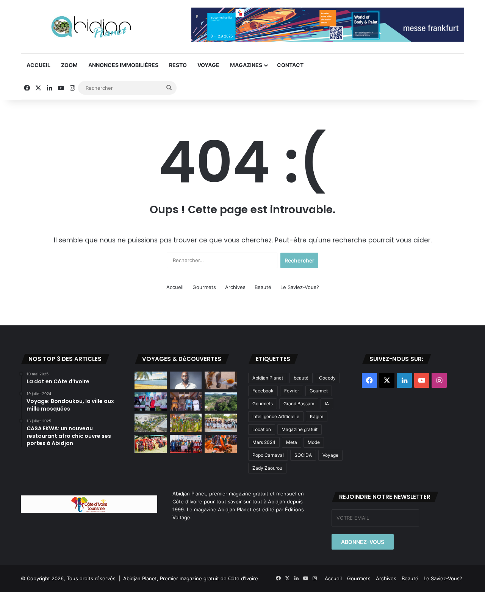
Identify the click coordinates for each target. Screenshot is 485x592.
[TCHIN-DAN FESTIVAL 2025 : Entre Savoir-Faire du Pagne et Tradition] (151, 444)
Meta (291, 442)
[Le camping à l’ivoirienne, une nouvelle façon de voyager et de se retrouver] (151, 423)
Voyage (208, 65)
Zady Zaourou (267, 468)
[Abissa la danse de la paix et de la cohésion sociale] (186, 423)
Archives (235, 287)
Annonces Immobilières (123, 65)
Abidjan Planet (267, 378)
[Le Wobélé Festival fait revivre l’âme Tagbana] (221, 423)
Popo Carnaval (268, 455)
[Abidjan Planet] (91, 26)
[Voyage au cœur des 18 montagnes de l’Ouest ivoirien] (221, 401)
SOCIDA (303, 455)
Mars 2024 (263, 442)
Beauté (263, 287)
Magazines (246, 65)
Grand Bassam (298, 403)
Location (261, 429)
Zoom (69, 65)
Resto (178, 65)
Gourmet (319, 391)
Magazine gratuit (300, 429)
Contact (290, 65)
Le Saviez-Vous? (299, 287)
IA (327, 403)
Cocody (327, 378)
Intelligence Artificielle (275, 416)
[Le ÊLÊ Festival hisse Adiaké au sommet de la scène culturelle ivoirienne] (186, 444)
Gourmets (204, 287)
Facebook (263, 391)
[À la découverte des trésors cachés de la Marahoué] (221, 444)
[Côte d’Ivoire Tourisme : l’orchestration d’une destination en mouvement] (151, 401)
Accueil (38, 65)
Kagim (316, 416)
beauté (301, 378)
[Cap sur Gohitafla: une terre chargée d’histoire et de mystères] (221, 381)
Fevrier (291, 391)
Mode (314, 442)
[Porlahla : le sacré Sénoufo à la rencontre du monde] (186, 401)
